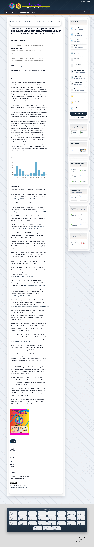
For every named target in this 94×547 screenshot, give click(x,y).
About (34, 12)
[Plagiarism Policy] (74, 150)
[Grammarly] (74, 225)
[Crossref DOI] (74, 220)
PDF (14, 441)
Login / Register (78, 113)
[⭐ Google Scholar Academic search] (74, 170)
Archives (14, 12)
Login (88, 1)
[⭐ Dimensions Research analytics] (83, 176)
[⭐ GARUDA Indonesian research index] (83, 170)
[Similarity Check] (83, 198)
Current (7, 12)
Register (83, 1)
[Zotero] (83, 215)
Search (87, 12)
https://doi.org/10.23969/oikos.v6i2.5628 (22, 276)
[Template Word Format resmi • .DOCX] (74, 133)
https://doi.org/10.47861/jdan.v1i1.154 (21, 296)
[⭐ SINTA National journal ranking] (74, 176)
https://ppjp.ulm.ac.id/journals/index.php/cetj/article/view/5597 (28, 212)
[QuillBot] (83, 225)
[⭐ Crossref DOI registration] (83, 181)
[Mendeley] (74, 215)
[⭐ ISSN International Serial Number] (74, 181)
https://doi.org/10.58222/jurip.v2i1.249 (25, 341)
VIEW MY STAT (73, 244)
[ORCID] (83, 220)
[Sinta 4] (83, 150)
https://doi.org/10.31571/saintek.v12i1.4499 (23, 199)
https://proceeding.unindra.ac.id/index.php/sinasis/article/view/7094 (30, 306)
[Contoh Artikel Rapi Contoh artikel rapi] (83, 133)
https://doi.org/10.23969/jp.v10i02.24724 (24, 66)
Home (12, 21)
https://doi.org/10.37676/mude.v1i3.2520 (35, 285)
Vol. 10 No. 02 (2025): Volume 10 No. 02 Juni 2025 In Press (38, 21)
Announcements (24, 12)
